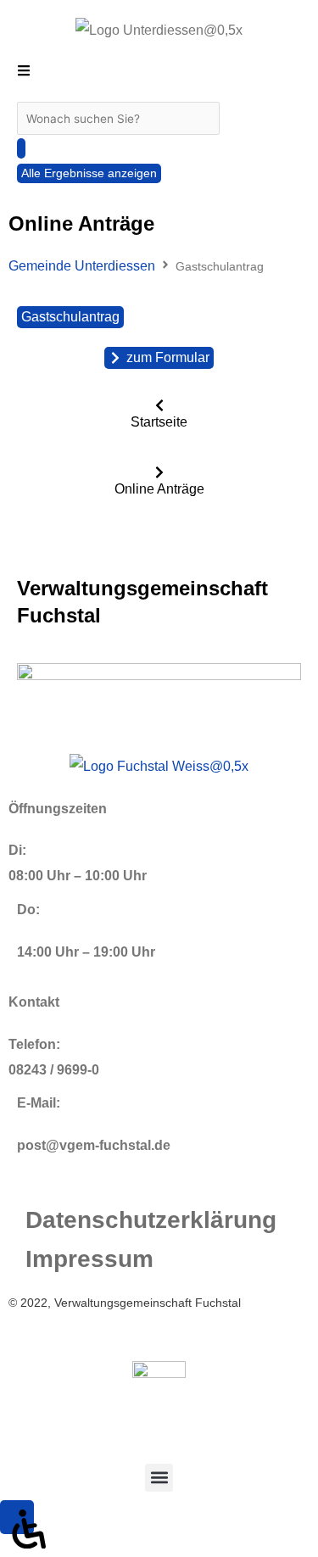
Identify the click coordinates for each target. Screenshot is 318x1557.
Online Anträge (159, 489)
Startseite (159, 422)
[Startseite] (159, 405)
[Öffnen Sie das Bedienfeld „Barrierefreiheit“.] (17, 1517)
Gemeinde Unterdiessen (81, 266)
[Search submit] (21, 148)
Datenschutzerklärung (150, 1220)
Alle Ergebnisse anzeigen (89, 173)
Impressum (89, 1259)
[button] (159, 1478)
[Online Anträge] (159, 472)
